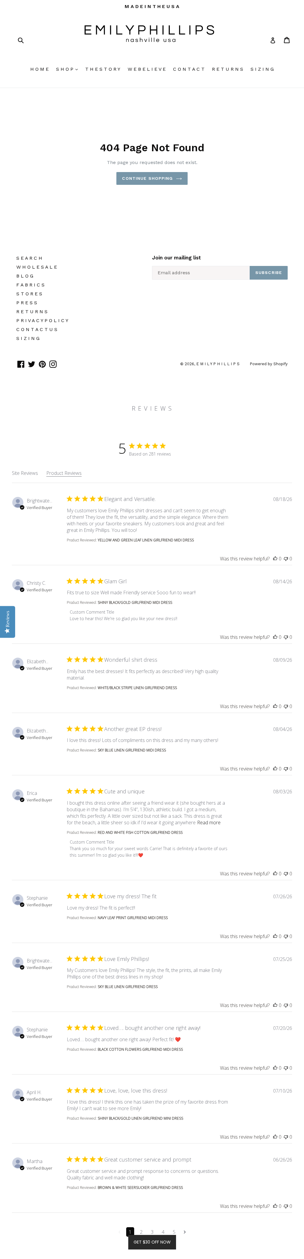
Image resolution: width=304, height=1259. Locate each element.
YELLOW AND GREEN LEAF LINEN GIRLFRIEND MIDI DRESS (146, 540)
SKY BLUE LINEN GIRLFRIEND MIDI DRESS (132, 750)
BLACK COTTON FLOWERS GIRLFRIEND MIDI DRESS (140, 1049)
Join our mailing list (176, 258)
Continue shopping (147, 178)
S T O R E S (29, 294)
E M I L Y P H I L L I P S (218, 364)
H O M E (39, 69)
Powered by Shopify (269, 364)
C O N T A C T (189, 69)
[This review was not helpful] (286, 558)
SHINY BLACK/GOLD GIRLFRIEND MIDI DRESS (135, 602)
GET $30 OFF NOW (152, 1242)
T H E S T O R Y (102, 69)
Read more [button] (209, 822)
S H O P (68, 69)
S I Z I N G (262, 69)
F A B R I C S (30, 285)
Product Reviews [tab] (64, 473)
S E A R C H (29, 258)
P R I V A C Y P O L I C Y (42, 320)
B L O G (24, 276)
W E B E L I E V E (147, 69)
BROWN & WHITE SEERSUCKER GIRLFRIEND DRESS (140, 1187)
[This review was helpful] (275, 558)
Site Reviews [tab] (25, 473)
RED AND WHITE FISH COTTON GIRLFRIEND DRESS (140, 832)
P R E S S (26, 302)
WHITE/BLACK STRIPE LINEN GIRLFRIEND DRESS (137, 687)
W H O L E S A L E (36, 267)
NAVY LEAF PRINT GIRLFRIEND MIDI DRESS (133, 917)
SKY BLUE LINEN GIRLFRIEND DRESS (128, 986)
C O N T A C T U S (36, 329)
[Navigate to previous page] (119, 1232)
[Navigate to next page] (185, 1232)
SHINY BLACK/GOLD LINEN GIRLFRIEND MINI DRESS (140, 1118)
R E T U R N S (227, 69)
